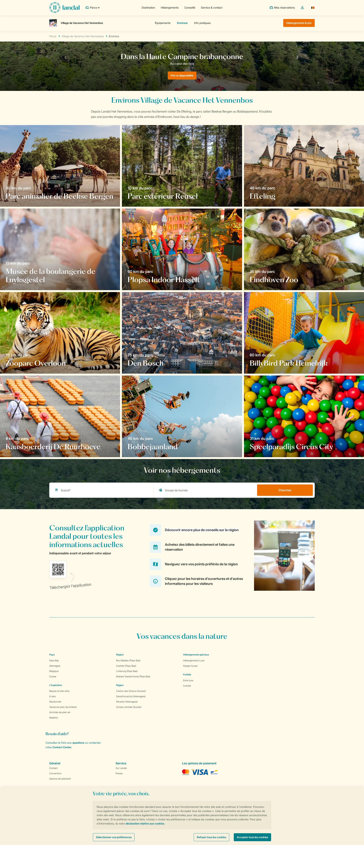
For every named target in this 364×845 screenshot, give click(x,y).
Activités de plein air (59, 712)
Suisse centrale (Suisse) (128, 707)
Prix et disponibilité (182, 75)
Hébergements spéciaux (196, 654)
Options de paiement (60, 778)
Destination (148, 7)
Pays (52, 654)
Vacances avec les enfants (63, 707)
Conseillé (189, 7)
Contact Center (62, 747)
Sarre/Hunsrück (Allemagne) (131, 696)
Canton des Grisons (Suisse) (131, 691)
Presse (119, 773)
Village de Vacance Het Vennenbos (82, 36)
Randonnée (55, 701)
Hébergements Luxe (193, 660)
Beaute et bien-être (59, 691)
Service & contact (211, 7)
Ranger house (190, 665)
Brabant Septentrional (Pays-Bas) (133, 676)
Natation (53, 717)
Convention (55, 773)
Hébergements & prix (299, 22)
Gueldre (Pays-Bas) (126, 665)
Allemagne (54, 665)
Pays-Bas (54, 660)
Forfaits (187, 674)
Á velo (52, 696)
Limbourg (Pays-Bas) (127, 671)
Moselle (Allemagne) (127, 701)
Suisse (52, 676)
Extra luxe (188, 680)
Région (120, 654)
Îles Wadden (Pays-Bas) (128, 660)
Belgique (54, 671)
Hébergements (170, 7)
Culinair (187, 685)
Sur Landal (121, 768)
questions (78, 742)
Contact (53, 768)
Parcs (52, 36)
